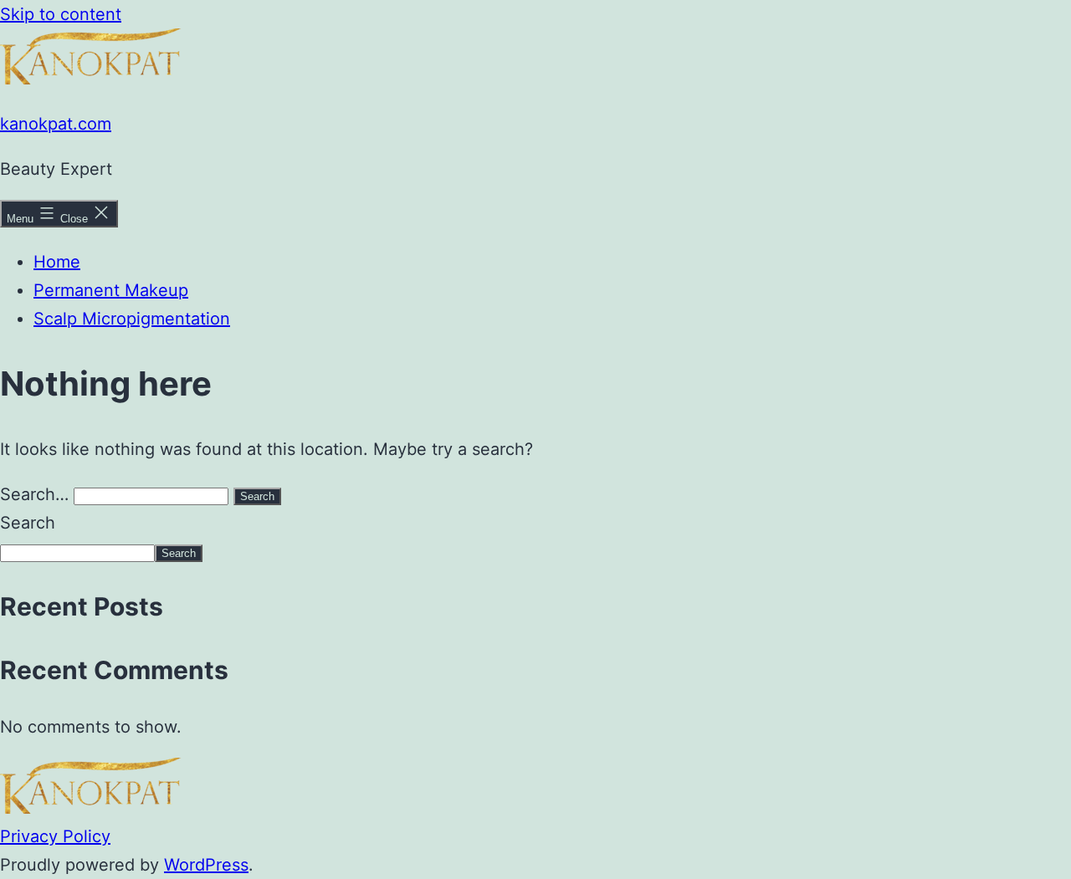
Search (27, 523)
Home (56, 262)
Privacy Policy (55, 836)
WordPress (206, 865)
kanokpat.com (55, 124)
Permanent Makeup (110, 290)
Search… (34, 494)
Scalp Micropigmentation (131, 319)
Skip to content (60, 14)
